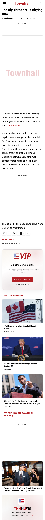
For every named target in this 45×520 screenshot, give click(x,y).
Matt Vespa (7, 369)
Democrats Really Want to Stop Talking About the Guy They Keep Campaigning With (23, 489)
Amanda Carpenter (9, 18)
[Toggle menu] (4, 3)
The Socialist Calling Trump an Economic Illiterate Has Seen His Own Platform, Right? (22, 402)
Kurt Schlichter (9, 332)
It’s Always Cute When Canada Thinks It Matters (20, 327)
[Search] (41, 3)
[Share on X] (4, 233)
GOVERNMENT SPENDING (11, 243)
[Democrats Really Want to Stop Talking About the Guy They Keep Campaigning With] (22, 473)
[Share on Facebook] (14, 233)
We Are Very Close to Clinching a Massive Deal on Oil (20, 364)
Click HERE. (15, 125)
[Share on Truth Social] (9, 233)
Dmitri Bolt (7, 407)
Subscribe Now (22, 285)
